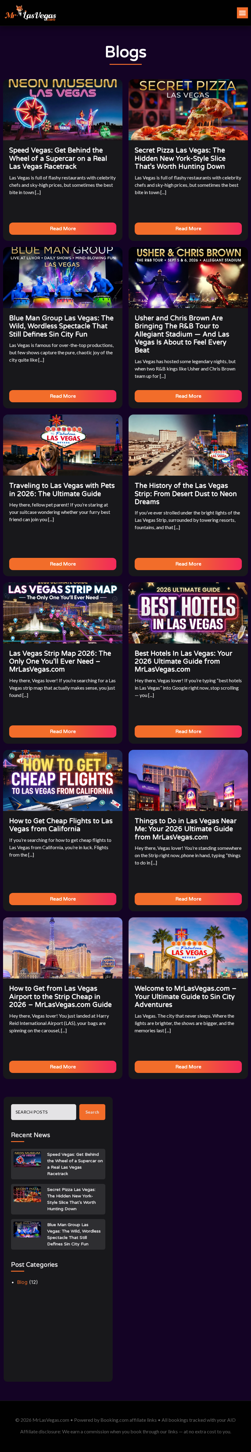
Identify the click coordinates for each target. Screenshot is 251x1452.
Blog (22, 1282)
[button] (242, 12)
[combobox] (43, 1112)
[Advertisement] (58, 1336)
